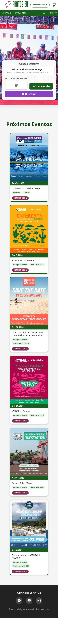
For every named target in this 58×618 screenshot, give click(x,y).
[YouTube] (29, 600)
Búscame (30, 94)
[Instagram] (39, 600)
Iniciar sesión (40, 4)
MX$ (52, 12)
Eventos (6, 12)
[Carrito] (54, 5)
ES (44, 12)
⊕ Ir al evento (41, 86)
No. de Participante (16, 78)
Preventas (21, 12)
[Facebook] (19, 600)
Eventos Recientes (29, 64)
